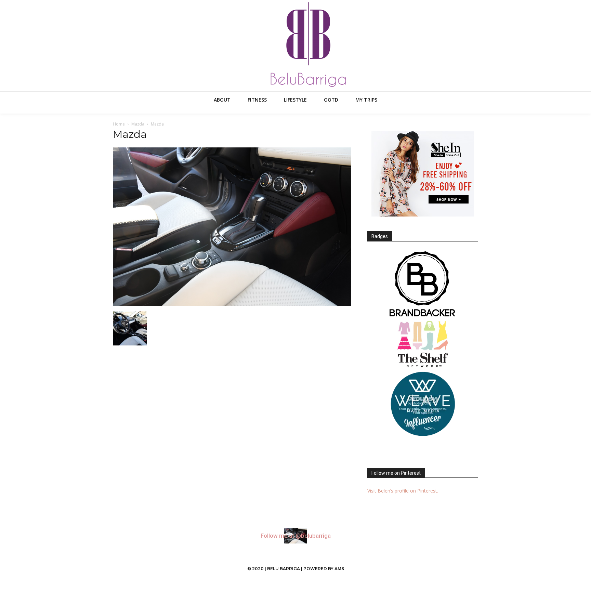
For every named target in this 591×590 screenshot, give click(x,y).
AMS (339, 568)
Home (119, 124)
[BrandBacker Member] (422, 284)
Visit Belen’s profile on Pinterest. (402, 490)
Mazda (137, 124)
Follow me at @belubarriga (296, 536)
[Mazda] (232, 304)
